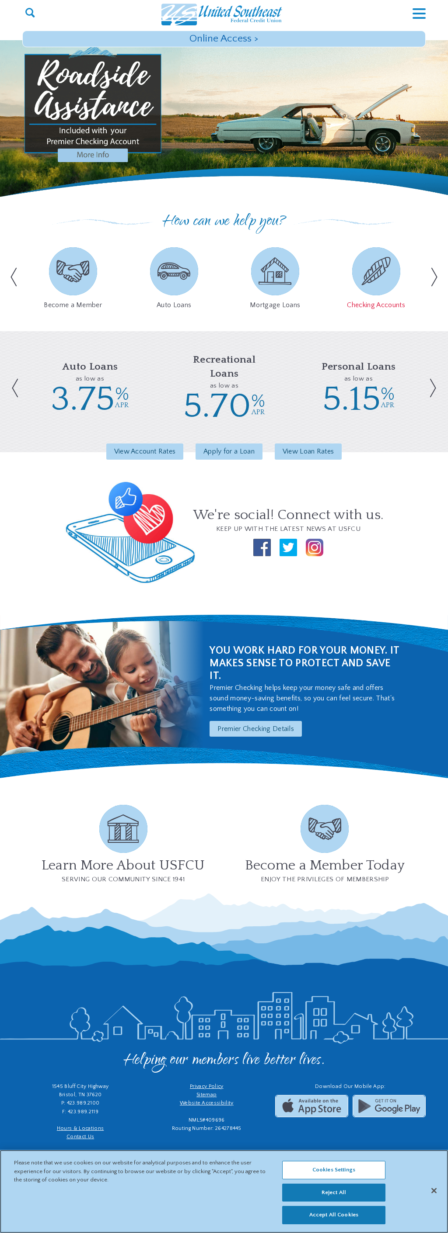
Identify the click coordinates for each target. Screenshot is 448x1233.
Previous (11, 276)
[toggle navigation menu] (412, 13)
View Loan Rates (308, 451)
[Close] (434, 1190)
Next (437, 276)
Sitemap (206, 1095)
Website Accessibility (207, 1103)
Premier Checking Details (255, 729)
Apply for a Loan (229, 451)
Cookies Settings (333, 1170)
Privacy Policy (206, 1086)
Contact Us (80, 1136)
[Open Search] (30, 13)
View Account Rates (145, 451)
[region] (224, 1191)
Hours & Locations (80, 1128)
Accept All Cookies (333, 1215)
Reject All (334, 1192)
